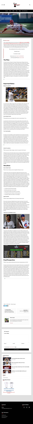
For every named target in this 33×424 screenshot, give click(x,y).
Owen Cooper (7, 40)
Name (5, 343)
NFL (10, 10)
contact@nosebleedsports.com (7, 408)
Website (22, 343)
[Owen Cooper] (7, 320)
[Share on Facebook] (4, 305)
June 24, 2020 (21, 57)
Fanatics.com (4, 415)
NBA (13, 10)
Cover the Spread (4, 416)
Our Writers (25, 10)
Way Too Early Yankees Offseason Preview (18, 362)
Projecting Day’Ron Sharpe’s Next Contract (18, 358)
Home (6, 10)
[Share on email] (7, 305)
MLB (20, 10)
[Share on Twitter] (5, 305)
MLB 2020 (8, 304)
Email (14, 343)
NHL (17, 10)
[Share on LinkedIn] (6, 305)
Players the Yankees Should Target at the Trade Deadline (20, 366)
